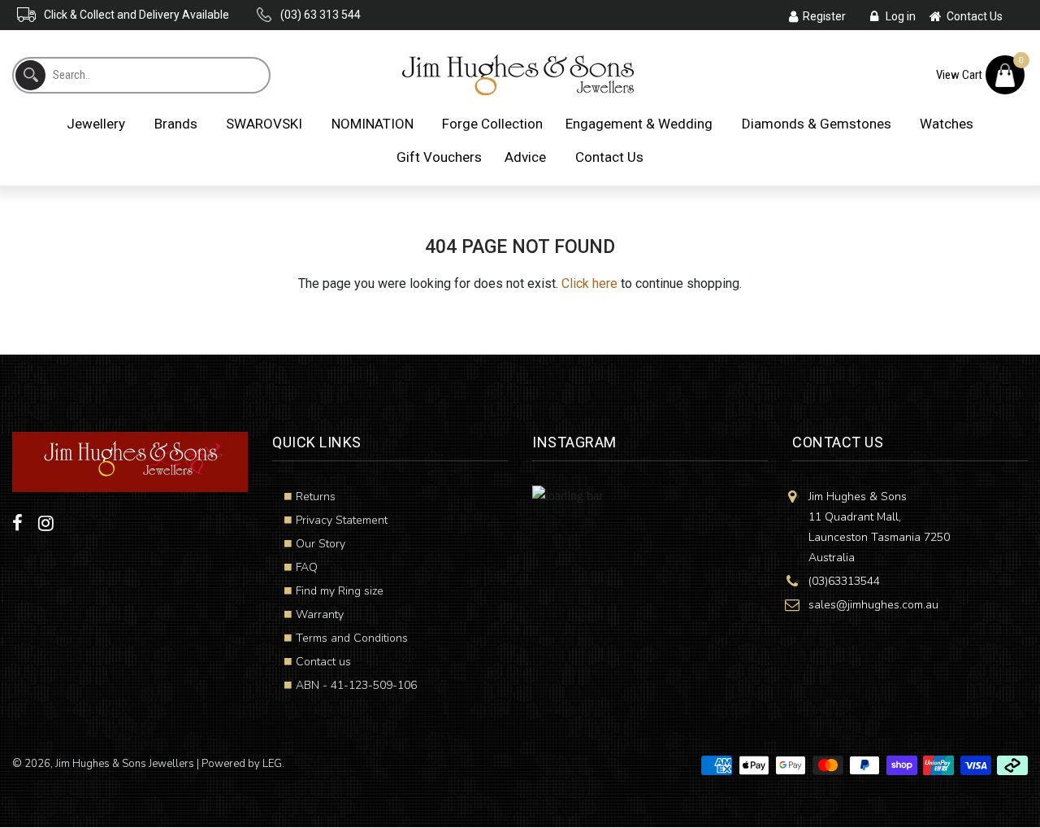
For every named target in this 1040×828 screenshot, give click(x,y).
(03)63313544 (844, 581)
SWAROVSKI (264, 123)
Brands (175, 123)
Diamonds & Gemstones (816, 123)
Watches (946, 123)
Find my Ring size (340, 591)
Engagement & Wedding (639, 123)
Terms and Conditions (352, 638)
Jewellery (96, 123)
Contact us (323, 661)
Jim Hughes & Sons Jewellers (124, 763)
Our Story (320, 543)
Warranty (320, 614)
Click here (589, 283)
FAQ (307, 567)
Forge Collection (492, 123)
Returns (316, 496)
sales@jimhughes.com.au (873, 604)
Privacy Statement (342, 520)
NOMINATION (373, 123)
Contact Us (609, 157)
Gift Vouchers (439, 157)
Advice (525, 157)
